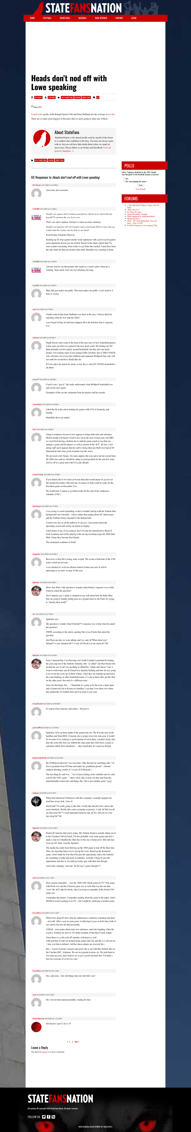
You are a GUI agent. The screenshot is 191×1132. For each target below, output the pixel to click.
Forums (119, 18)
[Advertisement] (95, 44)
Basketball (65, 18)
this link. (111, 114)
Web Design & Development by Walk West (95, 1126)
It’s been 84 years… (135, 212)
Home (32, 18)
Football (47, 18)
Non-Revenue (101, 18)
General (77, 97)
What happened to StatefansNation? (141, 216)
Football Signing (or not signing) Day (142, 225)
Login (133, 18)
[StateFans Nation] (95, 7)
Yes (126, 178)
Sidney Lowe (86, 97)
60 (98, 97)
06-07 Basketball (67, 97)
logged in (45, 1051)
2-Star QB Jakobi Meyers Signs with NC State (143, 206)
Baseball (83, 18)
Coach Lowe (37, 114)
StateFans (51, 97)
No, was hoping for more (135, 181)
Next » (77, 1041)
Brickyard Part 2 (133, 218)
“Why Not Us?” (133, 209)
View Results (140, 189)
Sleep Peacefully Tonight (137, 214)
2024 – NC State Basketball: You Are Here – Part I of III (142, 221)
